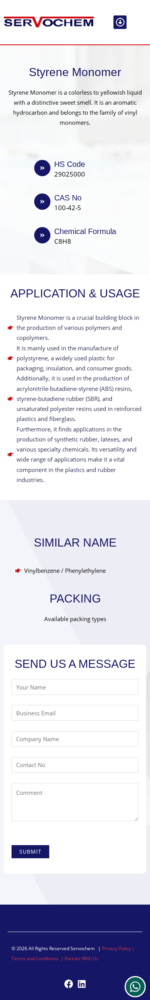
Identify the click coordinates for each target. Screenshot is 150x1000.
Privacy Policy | (118, 948)
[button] (120, 22)
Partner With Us (81, 958)
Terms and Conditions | (38, 958)
